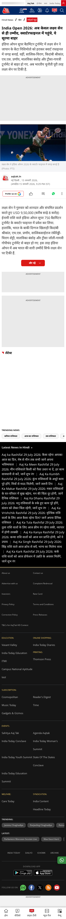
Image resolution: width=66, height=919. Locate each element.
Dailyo (28, 852)
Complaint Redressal (42, 583)
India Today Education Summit (14, 777)
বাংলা (45, 3)
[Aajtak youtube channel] (57, 888)
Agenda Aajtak (41, 733)
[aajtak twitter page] (40, 888)
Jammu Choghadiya (13, 825)
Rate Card (37, 593)
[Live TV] (54, 11)
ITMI (4, 661)
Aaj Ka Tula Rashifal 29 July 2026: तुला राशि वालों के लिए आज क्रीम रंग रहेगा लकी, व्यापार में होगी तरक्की (33, 527)
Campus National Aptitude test (17, 673)
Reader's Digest (42, 697)
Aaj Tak (30, 3)
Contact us (38, 573)
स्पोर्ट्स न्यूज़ (32, 20)
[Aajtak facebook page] (31, 888)
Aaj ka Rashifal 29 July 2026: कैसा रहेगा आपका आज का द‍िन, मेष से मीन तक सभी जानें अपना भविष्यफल (32, 459)
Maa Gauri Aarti (51, 839)
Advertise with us (10, 583)
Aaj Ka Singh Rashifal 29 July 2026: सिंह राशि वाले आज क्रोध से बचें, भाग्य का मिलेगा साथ (32, 546)
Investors (6, 593)
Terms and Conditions (43, 604)
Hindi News (7, 19)
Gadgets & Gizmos (12, 713)
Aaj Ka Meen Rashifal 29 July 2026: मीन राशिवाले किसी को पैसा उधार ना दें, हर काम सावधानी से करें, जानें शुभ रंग (33, 469)
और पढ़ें (32, 263)
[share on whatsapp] (61, 860)
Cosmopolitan (10, 697)
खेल (19, 20)
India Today (55, 3)
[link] (63, 3)
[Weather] (32, 11)
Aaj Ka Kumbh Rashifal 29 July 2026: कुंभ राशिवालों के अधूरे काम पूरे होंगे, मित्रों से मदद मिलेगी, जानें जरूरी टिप (33, 479)
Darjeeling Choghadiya (41, 825)
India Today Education (14, 653)
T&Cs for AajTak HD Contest (15, 625)
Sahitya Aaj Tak (10, 733)
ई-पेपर (39, 3)
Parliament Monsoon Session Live (20, 839)
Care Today (8, 801)
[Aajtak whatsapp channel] (23, 888)
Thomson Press (42, 659)
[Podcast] (39, 10)
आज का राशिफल (31, 436)
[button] (59, 913)
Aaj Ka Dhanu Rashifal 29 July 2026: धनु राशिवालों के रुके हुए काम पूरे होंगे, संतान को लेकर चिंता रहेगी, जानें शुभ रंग (31, 503)
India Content (41, 801)
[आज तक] (6, 10)
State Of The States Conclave (44, 761)
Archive (54, 852)
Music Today (9, 705)
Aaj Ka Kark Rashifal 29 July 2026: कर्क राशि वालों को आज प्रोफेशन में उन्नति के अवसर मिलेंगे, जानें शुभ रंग (31, 556)
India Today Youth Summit (17, 757)
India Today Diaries (44, 645)
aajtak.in (16, 176)
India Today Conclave (14, 741)
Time (36, 705)
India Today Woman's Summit (45, 745)
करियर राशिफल (10, 436)
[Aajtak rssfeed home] (48, 888)
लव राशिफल (51, 436)
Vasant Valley (9, 645)
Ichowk (41, 852)
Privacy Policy (8, 604)
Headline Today (42, 809)
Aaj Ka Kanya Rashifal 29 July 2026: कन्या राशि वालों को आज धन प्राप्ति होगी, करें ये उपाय (33, 537)
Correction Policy (10, 614)
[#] (53, 194)
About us (6, 573)
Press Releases (40, 614)
